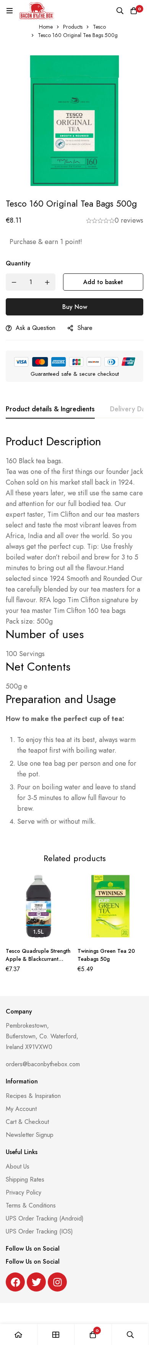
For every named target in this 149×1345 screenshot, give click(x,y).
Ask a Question (35, 327)
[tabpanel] (74, 634)
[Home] (18, 1334)
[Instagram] (57, 1282)
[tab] (50, 409)
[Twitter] (36, 1282)
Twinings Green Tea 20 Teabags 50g (106, 955)
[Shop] (56, 1334)
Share (85, 327)
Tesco (99, 27)
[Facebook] (15, 1282)
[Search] (120, 11)
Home (46, 27)
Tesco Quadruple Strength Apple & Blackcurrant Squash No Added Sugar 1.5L (38, 963)
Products (73, 27)
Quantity (18, 263)
